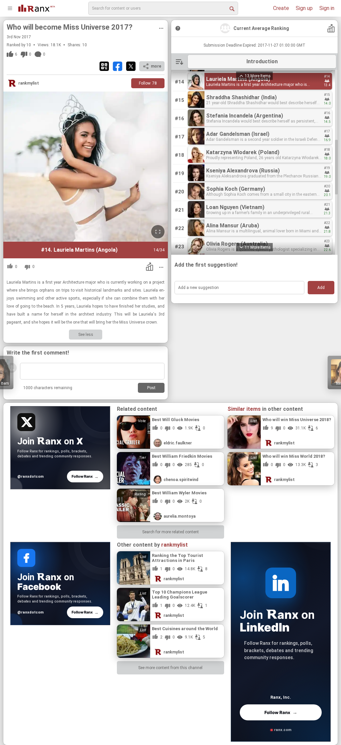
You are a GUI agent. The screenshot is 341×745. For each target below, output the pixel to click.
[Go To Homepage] (37, 7)
